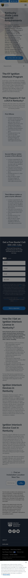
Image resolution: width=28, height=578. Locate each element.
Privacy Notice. (6, 574)
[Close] (26, 562)
